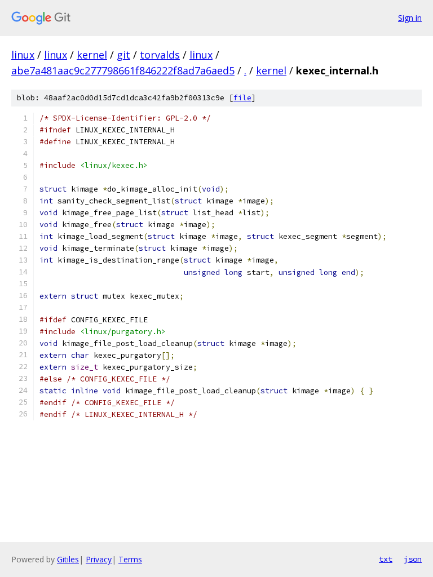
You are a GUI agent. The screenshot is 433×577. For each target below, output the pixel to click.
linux (22, 54)
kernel (92, 54)
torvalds (160, 54)
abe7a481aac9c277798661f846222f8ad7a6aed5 (123, 70)
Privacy (99, 559)
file (242, 98)
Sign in (410, 17)
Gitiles (68, 559)
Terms (130, 559)
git (123, 54)
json (413, 559)
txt (385, 559)
